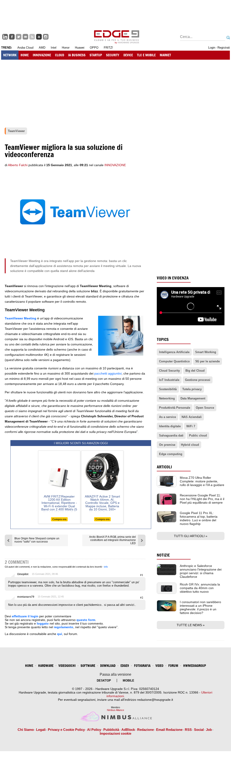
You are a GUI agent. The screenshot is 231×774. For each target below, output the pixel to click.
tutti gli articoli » (190, 536)
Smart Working (205, 352)
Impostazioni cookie (115, 733)
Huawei (79, 47)
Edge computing (170, 454)
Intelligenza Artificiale (174, 352)
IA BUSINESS (76, 55)
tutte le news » (191, 625)
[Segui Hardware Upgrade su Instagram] (46, 37)
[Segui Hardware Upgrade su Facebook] (12, 37)
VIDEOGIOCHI (67, 665)
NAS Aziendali (192, 417)
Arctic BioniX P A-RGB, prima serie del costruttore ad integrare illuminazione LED (112, 540)
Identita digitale (170, 426)
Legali (41, 730)
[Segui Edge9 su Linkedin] (5, 37)
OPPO (94, 47)
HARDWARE (45, 665)
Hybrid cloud (190, 444)
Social (199, 730)
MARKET (165, 55)
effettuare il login (25, 616)
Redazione (145, 730)
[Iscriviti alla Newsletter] (25, 37)
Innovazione (115, 165)
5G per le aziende (207, 361)
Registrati (223, 47)
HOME (25, 55)
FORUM (173, 665)
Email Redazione (169, 730)
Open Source (205, 407)
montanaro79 (25, 596)
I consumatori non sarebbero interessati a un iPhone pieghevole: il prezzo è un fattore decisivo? (200, 607)
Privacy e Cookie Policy (66, 730)
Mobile (128, 680)
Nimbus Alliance (115, 710)
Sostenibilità (168, 389)
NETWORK (9, 55)
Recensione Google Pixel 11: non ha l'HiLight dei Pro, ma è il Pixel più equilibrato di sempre (202, 498)
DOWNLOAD (108, 665)
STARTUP (96, 55)
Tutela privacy (192, 389)
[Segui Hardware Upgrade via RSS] (32, 37)
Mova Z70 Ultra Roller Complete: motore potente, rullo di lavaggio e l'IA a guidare (202, 481)
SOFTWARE (88, 665)
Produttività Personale (174, 407)
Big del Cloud (195, 370)
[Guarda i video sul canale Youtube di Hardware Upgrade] (39, 37)
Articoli (164, 467)
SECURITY (112, 55)
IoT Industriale (169, 380)
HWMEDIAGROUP (194, 665)
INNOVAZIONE (42, 55)
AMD (42, 47)
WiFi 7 (190, 426)
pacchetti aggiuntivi (108, 373)
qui (59, 634)
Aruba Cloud (25, 47)
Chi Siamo (26, 730)
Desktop (104, 680)
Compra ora (59, 519)
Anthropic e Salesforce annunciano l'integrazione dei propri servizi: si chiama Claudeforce (201, 571)
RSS (188, 730)
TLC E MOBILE (146, 55)
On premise (167, 444)
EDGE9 (124, 665)
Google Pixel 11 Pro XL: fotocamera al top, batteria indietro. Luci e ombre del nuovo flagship (198, 518)
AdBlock (128, 730)
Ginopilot (22, 574)
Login (211, 47)
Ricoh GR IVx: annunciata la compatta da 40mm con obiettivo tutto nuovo (200, 588)
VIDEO (159, 665)
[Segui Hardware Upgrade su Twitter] (18, 37)
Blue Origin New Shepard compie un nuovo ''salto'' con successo (36, 540)
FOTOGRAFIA (142, 665)
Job (209, 730)
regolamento (63, 627)
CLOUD (59, 55)
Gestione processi (197, 380)
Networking (167, 398)
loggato (43, 623)
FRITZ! (108, 47)
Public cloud (198, 435)
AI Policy (94, 730)
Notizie (163, 555)
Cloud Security (169, 370)
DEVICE (128, 55)
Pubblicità (111, 730)
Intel (53, 47)
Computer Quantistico (174, 361)
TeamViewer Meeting (20, 318)
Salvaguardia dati (171, 435)
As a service (167, 417)
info (106, 566)
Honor (65, 47)
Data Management (192, 398)
